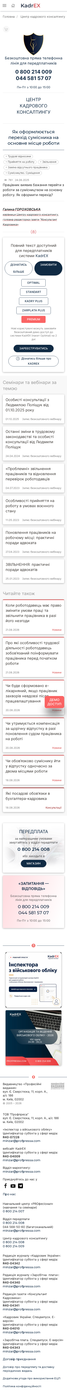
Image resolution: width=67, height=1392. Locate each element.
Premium (33, 319)
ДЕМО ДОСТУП (54, 702)
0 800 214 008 (13, 1223)
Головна (9, 16)
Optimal (33, 282)
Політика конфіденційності (22, 1386)
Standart (33, 292)
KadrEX (42, 256)
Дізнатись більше (18, 268)
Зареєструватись (33, 348)
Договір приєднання (19, 1359)
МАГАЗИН (34, 863)
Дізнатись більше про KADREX (36, 361)
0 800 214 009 (33, 906)
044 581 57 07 (33, 912)
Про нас (9, 1194)
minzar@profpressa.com (21, 1141)
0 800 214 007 (13, 1211)
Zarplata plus (33, 310)
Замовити (48, 264)
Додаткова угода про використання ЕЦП (31, 1378)
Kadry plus (33, 301)
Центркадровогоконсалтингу (33, 106)
